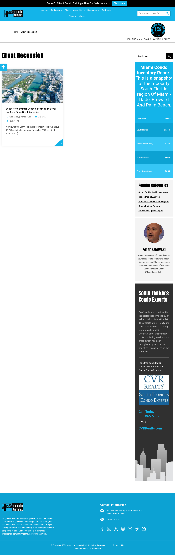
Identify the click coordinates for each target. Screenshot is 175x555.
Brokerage (56, 10)
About (44, 10)
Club (67, 10)
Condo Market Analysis (149, 197)
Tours (71, 16)
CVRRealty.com (150, 428)
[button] (3, 67)
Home (15, 32)
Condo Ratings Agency (149, 206)
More (81, 16)
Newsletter (92, 10)
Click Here (119, 3)
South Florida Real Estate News (153, 192)
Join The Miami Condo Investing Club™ (149, 39)
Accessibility (118, 545)
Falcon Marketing (93, 548)
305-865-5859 (113, 519)
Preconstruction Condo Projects (153, 201)
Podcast (106, 10)
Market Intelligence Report (150, 210)
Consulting (78, 10)
